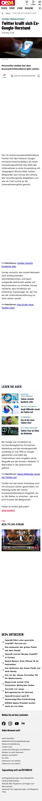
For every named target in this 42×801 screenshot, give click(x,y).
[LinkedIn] (23, 723)
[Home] (3, 13)
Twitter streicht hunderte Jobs (17, 264)
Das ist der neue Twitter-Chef (18, 306)
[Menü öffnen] (39, 8)
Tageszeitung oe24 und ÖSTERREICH (17, 770)
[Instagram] (10, 723)
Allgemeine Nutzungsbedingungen (16, 741)
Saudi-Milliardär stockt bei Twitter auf (21, 475)
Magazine (29, 8)
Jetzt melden (8, 510)
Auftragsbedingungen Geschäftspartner (18, 778)
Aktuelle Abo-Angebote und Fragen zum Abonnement (18, 785)
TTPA (4, 792)
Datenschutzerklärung (11, 744)
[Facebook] (4, 723)
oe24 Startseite (8, 738)
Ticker (4, 8)
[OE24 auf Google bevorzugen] (38, 76)
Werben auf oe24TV (10, 755)
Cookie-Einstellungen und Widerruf (16, 749)
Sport (12, 8)
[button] (5, 547)
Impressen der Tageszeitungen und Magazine (20, 789)
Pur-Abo (5, 758)
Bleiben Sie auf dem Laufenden (15, 714)
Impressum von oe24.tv (11, 763)
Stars (20, 8)
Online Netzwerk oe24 (11, 730)
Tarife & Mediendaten (10, 781)
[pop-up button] (33, 547)
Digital (8, 13)
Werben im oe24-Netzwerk (12, 752)
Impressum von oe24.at (11, 760)
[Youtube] (17, 723)
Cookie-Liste (7, 746)
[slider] (13, 547)
